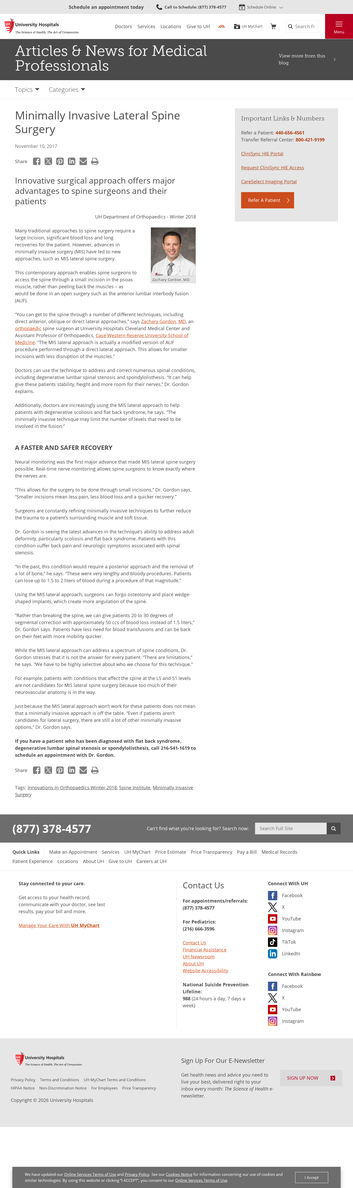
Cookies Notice (179, 1174)
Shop (273, 26)
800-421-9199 (310, 140)
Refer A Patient (264, 200)
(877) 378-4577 (51, 828)
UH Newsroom (199, 957)
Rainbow (221, 26)
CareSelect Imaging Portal (269, 181)
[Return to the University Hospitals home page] (42, 26)
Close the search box (322, 26)
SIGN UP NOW (302, 1078)
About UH (193, 963)
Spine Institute (134, 787)
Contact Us (194, 943)
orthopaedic (28, 328)
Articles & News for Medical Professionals (111, 58)
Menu (339, 31)
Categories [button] (63, 89)
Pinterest (60, 161)
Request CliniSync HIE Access (272, 167)
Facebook (37, 161)
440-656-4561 (289, 133)
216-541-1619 (175, 748)
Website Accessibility (205, 970)
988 (186, 998)
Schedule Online (261, 7)
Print (95, 161)
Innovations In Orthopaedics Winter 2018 (72, 787)
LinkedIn (71, 161)
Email (83, 161)
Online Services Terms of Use (90, 1174)
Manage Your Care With (59, 925)
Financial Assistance (204, 950)
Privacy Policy (137, 1174)
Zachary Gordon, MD (163, 321)
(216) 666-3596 (198, 929)
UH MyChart (252, 26)
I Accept (312, 1177)
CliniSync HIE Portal (262, 153)
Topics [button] (24, 89)
